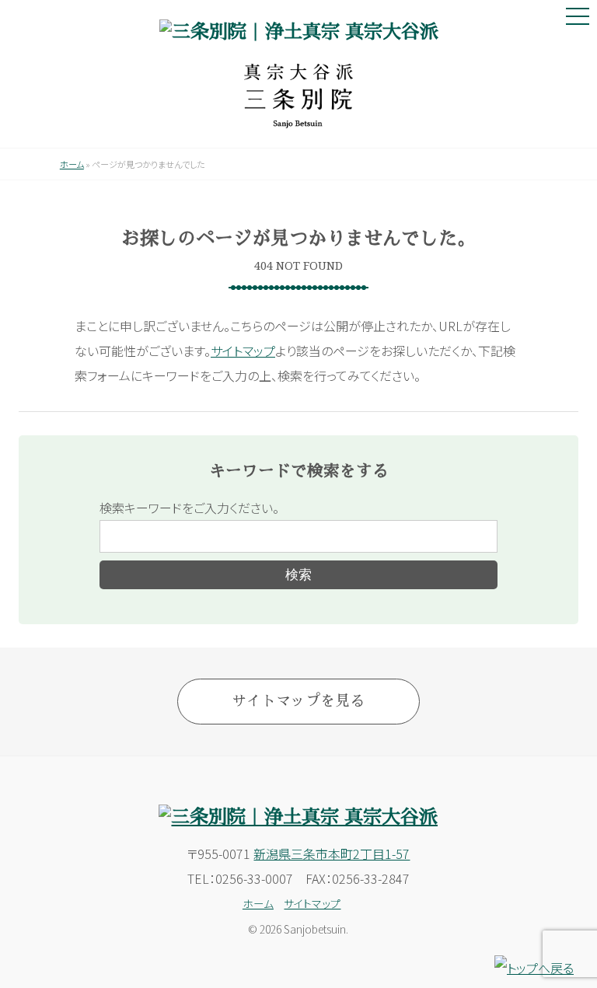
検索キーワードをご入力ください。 (189, 507)
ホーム (72, 164)
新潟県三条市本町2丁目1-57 (331, 853)
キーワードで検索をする (299, 471)
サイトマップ (243, 350)
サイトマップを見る (298, 700)
